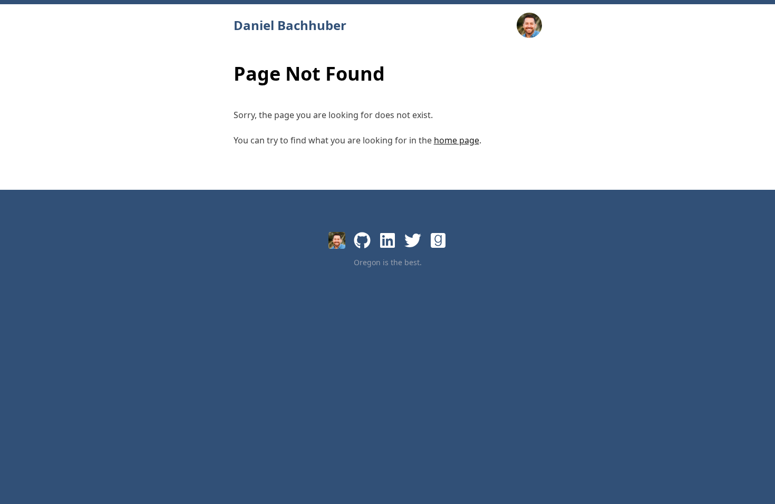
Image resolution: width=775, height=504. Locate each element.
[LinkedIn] (387, 240)
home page (456, 140)
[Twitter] (412, 240)
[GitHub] (362, 240)
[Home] (336, 240)
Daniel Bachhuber (290, 25)
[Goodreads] (438, 240)
